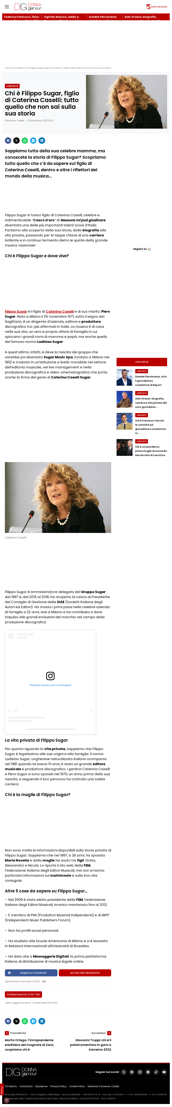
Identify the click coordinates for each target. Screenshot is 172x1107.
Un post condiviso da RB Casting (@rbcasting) (50, 729)
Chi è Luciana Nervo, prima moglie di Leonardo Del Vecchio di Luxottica (151, 451)
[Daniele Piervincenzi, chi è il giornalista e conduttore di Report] (125, 377)
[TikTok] (156, 1072)
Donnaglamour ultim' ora (23, 994)
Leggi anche (141, 361)
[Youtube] (164, 1072)
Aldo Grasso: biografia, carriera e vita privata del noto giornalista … (151, 403)
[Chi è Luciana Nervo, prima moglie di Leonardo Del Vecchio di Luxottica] (125, 447)
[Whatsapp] (25, 140)
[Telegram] (33, 140)
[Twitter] (16, 140)
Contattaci (26, 1086)
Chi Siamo (11, 1086)
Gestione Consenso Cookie (103, 1086)
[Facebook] (8, 140)
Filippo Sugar (16, 311)
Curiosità (17, 67)
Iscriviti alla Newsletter (85, 973)
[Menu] (9, 6)
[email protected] (71, 1094)
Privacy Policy (58, 1086)
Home (8, 67)
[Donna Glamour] (28, 7)
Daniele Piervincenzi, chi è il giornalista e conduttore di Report (151, 381)
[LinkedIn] (41, 140)
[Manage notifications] (6, 1100)
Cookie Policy (77, 1086)
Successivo (98, 1033)
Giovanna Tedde (14, 120)
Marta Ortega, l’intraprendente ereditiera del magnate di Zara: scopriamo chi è (29, 1045)
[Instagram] (140, 1072)
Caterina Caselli (60, 311)
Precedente (18, 1033)
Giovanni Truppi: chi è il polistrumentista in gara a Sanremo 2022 (90, 1045)
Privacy (2, 1090)
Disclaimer (41, 1086)
